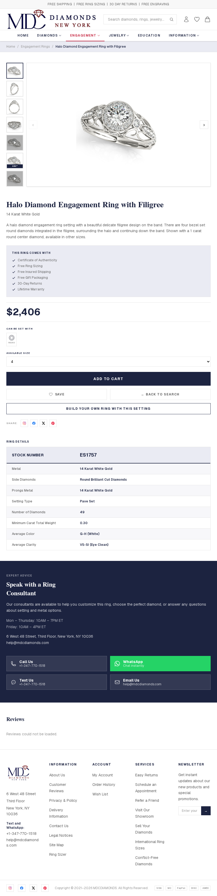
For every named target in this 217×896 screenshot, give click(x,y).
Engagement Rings (35, 46)
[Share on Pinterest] (53, 423)
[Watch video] (14, 143)
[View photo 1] (14, 71)
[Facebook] (21, 888)
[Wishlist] (197, 19)
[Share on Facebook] (34, 423)
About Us (57, 775)
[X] (33, 888)
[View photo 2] (14, 89)
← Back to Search (160, 394)
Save (60, 394)
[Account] (186, 19)
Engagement (83, 35)
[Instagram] (10, 888)
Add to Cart (108, 378)
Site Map (56, 845)
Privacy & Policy (63, 800)
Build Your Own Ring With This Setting (108, 409)
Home (23, 35)
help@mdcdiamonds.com (27, 642)
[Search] (171, 19)
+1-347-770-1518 (21, 833)
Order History (103, 784)
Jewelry (117, 35)
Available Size (18, 353)
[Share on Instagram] (24, 423)
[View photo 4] (14, 125)
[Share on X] (43, 423)
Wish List (100, 794)
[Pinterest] (45, 888)
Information (182, 35)
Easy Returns (146, 775)
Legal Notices (61, 835)
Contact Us (59, 825)
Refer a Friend (147, 800)
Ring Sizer (57, 854)
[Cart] (207, 19)
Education (149, 35)
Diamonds (47, 35)
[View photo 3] (14, 107)
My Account (102, 775)
